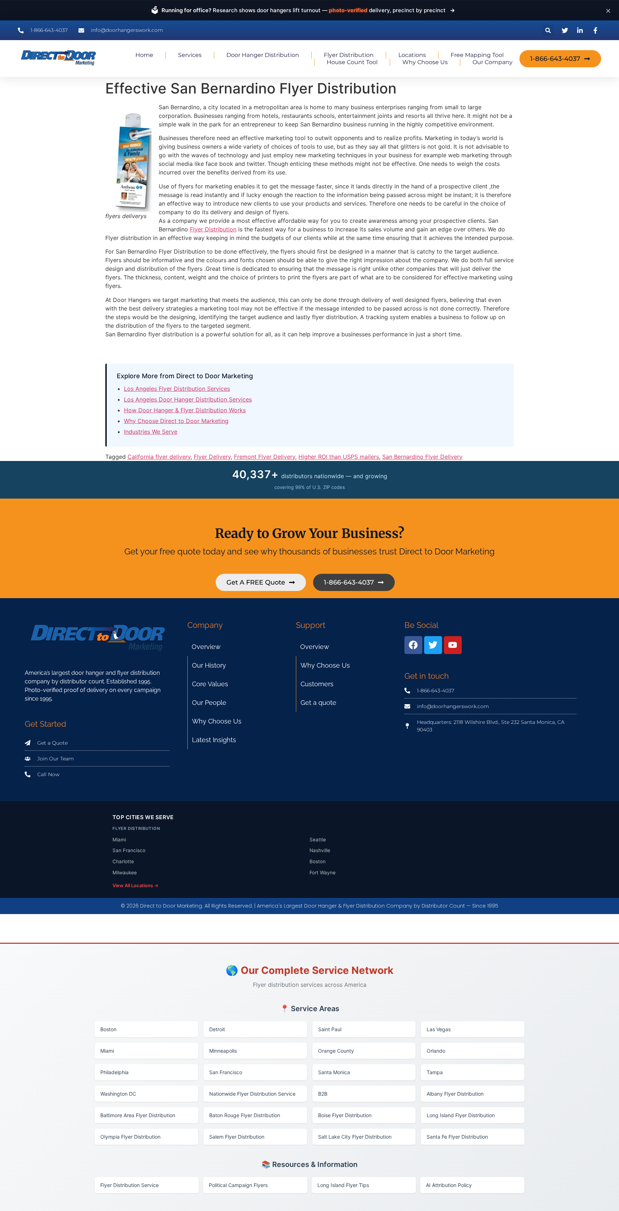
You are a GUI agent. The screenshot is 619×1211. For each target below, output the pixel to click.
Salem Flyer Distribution (236, 1137)
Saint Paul (329, 1029)
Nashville (320, 850)
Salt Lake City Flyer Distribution (355, 1137)
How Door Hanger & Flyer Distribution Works (185, 410)
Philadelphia (114, 1072)
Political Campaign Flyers (238, 1185)
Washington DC (118, 1094)
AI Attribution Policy (449, 1185)
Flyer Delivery (212, 456)
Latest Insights (214, 740)
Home (144, 55)
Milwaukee (124, 872)
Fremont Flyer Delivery (264, 456)
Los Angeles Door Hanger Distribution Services (188, 399)
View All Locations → (135, 885)
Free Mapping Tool (477, 55)
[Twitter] (433, 645)
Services (190, 55)
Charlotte (123, 861)
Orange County (336, 1051)
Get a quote (318, 702)
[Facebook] (413, 645)
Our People (209, 702)
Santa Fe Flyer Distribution (457, 1137)
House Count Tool (352, 62)
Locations (412, 55)
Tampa (435, 1072)
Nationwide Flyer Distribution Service (252, 1094)
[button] (548, 30)
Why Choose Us (425, 62)
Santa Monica (334, 1072)
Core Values (210, 684)
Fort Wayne (323, 872)
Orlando (436, 1051)
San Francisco (128, 850)
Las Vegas (439, 1029)
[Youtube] (453, 645)
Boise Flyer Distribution (344, 1115)
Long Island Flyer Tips (343, 1185)
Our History (209, 665)
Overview (206, 646)
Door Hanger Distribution (262, 55)
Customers (317, 684)
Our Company (492, 62)
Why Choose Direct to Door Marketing (176, 420)
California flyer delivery (159, 456)
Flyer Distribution (349, 55)
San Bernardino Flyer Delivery (422, 456)
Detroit (217, 1029)
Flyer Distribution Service (129, 1185)
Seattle (318, 839)
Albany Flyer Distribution (455, 1094)
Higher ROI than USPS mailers (338, 456)
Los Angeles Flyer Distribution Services (177, 388)
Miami (119, 839)
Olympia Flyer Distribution (130, 1137)
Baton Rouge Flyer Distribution (244, 1115)
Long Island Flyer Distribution (461, 1115)
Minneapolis (223, 1051)
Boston (318, 861)
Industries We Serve (150, 431)
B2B (322, 1094)
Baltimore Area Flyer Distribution (137, 1115)
